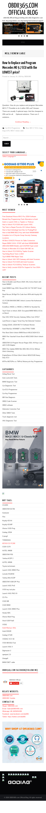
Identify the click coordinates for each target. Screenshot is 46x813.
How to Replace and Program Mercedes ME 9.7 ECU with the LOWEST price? (19, 67)
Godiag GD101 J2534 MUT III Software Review (18, 325)
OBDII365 (27, 76)
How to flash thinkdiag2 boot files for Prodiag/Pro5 (19, 230)
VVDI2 (4, 624)
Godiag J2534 (7, 532)
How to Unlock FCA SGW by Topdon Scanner (17, 251)
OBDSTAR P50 (7, 554)
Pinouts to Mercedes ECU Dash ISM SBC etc (18, 248)
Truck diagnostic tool (9, 417)
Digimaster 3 (6, 651)
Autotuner (5, 513)
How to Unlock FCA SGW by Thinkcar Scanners (18, 265)
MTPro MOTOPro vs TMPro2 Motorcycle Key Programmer (22, 361)
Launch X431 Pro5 (8, 586)
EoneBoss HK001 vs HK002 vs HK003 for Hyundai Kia (21, 307)
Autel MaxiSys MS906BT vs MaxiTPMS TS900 (18, 329)
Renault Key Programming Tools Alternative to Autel (20, 219)
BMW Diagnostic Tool (9, 382)
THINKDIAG (6, 540)
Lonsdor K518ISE (8, 574)
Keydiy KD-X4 (7, 521)
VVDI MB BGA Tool (9, 643)
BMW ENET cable (8, 662)
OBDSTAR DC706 (8, 509)
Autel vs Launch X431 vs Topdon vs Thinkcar (17, 222)
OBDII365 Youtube (8, 698)
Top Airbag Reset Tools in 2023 (13, 254)
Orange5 (5, 658)
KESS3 (4, 543)
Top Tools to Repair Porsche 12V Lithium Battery (19, 227)
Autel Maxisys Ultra (9, 628)
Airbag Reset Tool (8, 374)
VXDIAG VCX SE (8, 639)
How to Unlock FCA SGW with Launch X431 (17, 224)
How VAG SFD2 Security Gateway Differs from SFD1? (21, 317)
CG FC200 (11, 543)
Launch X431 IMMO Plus (11, 570)
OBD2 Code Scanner (9, 401)
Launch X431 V (7, 647)
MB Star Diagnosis (8, 397)
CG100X (5, 505)
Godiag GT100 (7, 635)
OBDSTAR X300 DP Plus (11, 582)
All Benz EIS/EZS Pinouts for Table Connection (18, 240)
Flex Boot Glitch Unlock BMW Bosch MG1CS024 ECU (21, 332)
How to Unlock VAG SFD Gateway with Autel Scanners (21, 259)
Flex (3, 517)
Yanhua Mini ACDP (8, 578)
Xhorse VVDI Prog (8, 528)
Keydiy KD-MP (7, 524)
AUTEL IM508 (7, 562)
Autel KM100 (6, 631)
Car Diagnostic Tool (9, 386)
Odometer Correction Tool (11, 409)
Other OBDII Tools (8, 413)
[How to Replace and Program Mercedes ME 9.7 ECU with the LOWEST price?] (23, 91)
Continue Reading (23, 122)
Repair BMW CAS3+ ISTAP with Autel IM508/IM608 (20, 243)
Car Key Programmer (9, 393)
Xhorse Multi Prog (8, 617)
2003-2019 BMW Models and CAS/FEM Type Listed (20, 246)
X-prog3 (5, 536)
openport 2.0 (6, 654)
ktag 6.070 (6, 131)
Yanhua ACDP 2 (7, 558)
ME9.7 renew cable (17, 131)
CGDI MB (5, 601)
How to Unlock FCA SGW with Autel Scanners (18, 262)
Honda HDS (6, 613)
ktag (40, 128)
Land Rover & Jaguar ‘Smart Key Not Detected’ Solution (21, 321)
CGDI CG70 (6, 547)
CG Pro (4, 597)
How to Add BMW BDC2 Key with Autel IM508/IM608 (20, 232)
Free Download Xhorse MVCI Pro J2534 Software (19, 216)
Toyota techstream (8, 566)
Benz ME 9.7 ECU (32, 128)
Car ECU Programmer (12, 128)
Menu (23, 42)
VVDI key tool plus (8, 589)
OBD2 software (7, 405)
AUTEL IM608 (7, 550)
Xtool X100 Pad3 (8, 621)
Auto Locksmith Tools (9, 378)
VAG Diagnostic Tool (9, 421)
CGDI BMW (6, 605)
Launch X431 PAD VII (9, 593)
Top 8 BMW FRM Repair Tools (12, 257)
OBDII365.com (7, 695)
